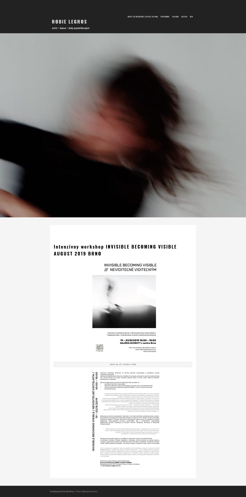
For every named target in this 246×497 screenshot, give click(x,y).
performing (165, 16)
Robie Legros (69, 21)
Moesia (85, 491)
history (184, 16)
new (191, 16)
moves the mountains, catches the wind (143, 16)
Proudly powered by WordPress (62, 491)
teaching (175, 16)
